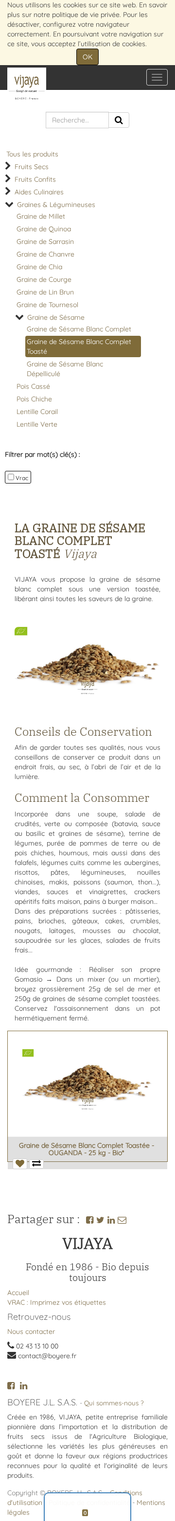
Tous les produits (32, 154)
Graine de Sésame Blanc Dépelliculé (65, 369)
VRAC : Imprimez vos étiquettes (56, 1302)
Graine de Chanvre (45, 254)
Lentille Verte (37, 424)
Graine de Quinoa (44, 229)
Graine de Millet (41, 216)
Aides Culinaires (39, 192)
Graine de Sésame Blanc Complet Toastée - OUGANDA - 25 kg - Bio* (86, 1149)
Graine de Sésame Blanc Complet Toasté (79, 346)
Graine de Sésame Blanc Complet (79, 329)
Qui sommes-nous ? (114, 1403)
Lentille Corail (37, 411)
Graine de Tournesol (47, 304)
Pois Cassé (33, 386)
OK (87, 56)
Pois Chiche (34, 399)
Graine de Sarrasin (45, 241)
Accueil (18, 1292)
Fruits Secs (32, 166)
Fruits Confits (35, 179)
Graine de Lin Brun (45, 292)
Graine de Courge (44, 279)
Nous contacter (31, 1331)
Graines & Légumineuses (56, 204)
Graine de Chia (39, 266)
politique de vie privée (86, 14)
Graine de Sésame (56, 317)
